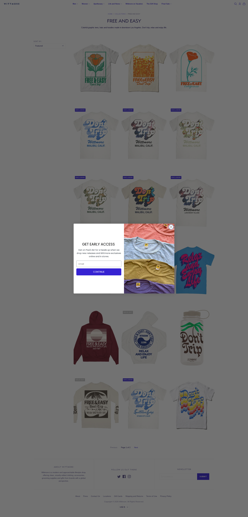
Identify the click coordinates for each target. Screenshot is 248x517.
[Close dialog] (171, 227)
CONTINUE (98, 271)
